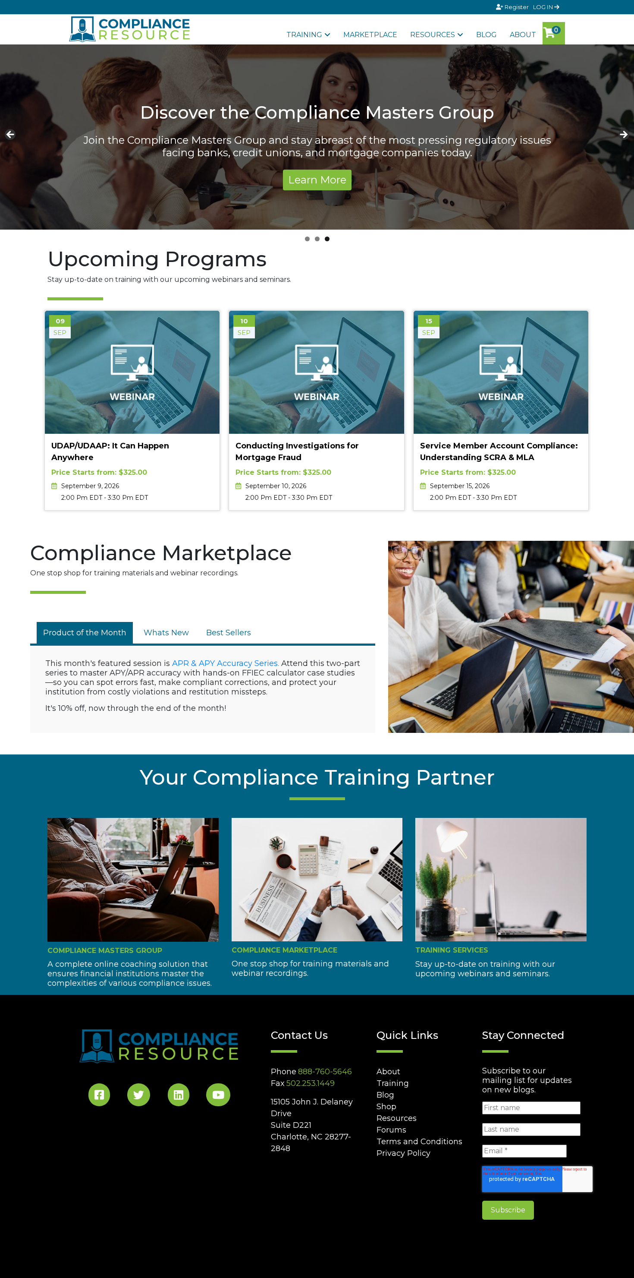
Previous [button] (10, 135)
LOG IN (543, 6)
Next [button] (623, 135)
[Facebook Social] (99, 1096)
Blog (486, 35)
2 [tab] (317, 239)
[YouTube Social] (218, 1096)
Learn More (317, 180)
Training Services (451, 950)
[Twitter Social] (138, 1096)
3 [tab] (327, 239)
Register (516, 6)
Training (304, 35)
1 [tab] (307, 239)
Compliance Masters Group (104, 951)
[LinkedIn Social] (178, 1096)
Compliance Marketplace (284, 950)
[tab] (85, 633)
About (523, 35)
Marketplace (370, 35)
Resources (432, 35)
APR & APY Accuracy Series (225, 663)
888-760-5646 (325, 1071)
